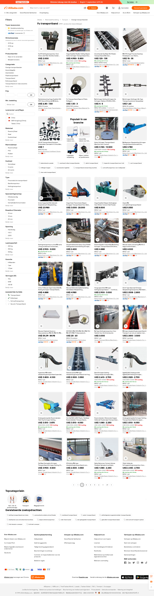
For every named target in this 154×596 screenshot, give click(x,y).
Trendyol (99, 586)
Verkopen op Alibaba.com (132, 539)
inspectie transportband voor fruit (114, 163)
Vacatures (7, 553)
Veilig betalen (38, 539)
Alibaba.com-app (113, 577)
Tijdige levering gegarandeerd (44, 547)
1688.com (55, 586)
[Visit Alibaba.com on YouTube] (142, 562)
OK (31, 95)
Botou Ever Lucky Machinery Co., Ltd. (50, 63)
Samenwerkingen (129, 555)
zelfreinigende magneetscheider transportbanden (116, 515)
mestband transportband (69, 515)
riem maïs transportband (48, 172)
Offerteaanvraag (69, 543)
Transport (65, 20)
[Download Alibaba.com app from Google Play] (143, 577)
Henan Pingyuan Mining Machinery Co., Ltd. (106, 340)
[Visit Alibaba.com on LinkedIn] (129, 562)
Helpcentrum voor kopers (102, 539)
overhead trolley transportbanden (70, 163)
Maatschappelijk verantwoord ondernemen (13, 548)
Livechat (97, 543)
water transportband (89, 515)
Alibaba (39, 20)
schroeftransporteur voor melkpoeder (114, 168)
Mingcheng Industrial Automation (133, 63)
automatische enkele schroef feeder (45, 515)
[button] (85, 8)
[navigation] (20, 253)
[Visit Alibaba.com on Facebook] (125, 562)
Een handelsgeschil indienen (103, 547)
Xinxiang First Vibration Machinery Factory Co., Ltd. (135, 297)
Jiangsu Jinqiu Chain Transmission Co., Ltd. (50, 108)
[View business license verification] (96, 593)
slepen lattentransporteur (47, 519)
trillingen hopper (45, 168)
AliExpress (47, 586)
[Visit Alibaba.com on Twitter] (133, 562)
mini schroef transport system (135, 519)
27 (107, 485)
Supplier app (83, 577)
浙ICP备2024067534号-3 (130, 593)
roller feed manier (66, 519)
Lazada (77, 586)
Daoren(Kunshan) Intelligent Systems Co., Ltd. (50, 151)
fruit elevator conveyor (15, 524)
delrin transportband (92, 163)
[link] (151, 576)
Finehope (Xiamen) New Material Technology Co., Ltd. (78, 108)
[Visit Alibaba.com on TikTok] (146, 562)
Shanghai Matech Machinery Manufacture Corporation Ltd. (135, 108)
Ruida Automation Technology (48, 340)
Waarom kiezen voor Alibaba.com (15, 539)
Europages (107, 586)
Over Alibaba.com (10, 534)
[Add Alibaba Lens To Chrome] (38, 577)
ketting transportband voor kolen (18, 515)
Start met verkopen (130, 543)
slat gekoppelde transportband (86, 519)
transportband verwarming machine (86, 168)
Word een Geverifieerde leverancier (135, 551)
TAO (93, 586)
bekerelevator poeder (47, 163)
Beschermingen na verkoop (43, 551)
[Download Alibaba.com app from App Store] (127, 577)
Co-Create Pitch (9, 543)
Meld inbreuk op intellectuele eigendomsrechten (103, 555)
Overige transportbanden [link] (79, 20)
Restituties (97, 551)
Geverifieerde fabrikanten (72, 539)
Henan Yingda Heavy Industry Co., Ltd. (78, 66)
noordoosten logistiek (63, 168)
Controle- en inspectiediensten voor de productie (47, 555)
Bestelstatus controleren (132, 547)
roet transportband (136, 163)
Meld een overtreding (101, 560)
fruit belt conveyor (33, 524)
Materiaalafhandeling (52, 20)
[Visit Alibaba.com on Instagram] (138, 562)
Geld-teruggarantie (40, 543)
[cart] (113, 8)
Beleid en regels (39, 560)
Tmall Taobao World (66, 586)
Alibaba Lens (8, 577)
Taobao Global (85, 586)
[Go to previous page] (74, 485)
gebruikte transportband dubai (111, 519)
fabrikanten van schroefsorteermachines (21, 519)
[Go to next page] (111, 485)
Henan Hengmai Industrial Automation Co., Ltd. (106, 110)
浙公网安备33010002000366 (111, 593)
